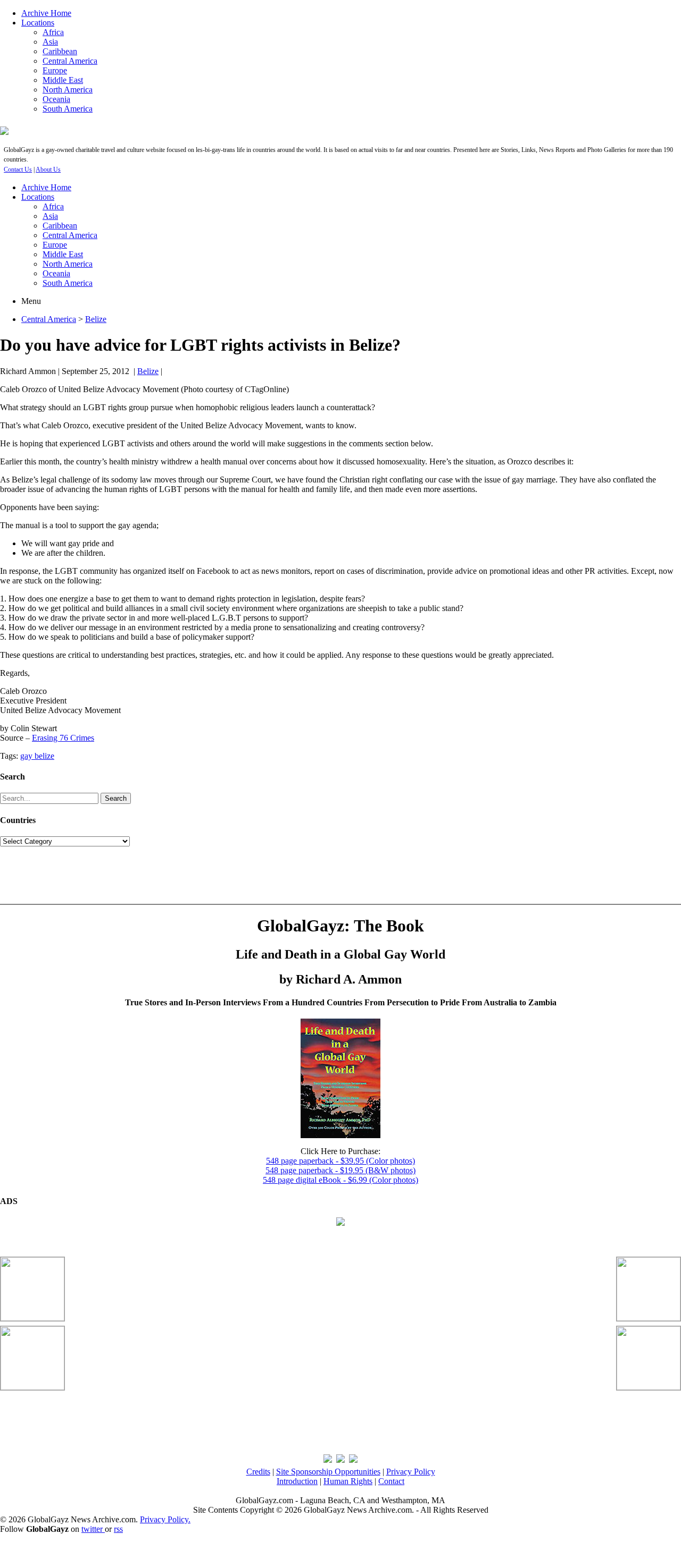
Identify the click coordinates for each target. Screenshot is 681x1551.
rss (118, 1528)
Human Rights (347, 1481)
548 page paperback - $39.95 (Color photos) (340, 1160)
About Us (48, 169)
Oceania (56, 99)
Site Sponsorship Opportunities (328, 1471)
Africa (53, 32)
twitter (93, 1528)
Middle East (63, 79)
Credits (258, 1471)
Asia (50, 41)
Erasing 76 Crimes (63, 737)
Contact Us (18, 169)
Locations (37, 22)
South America (68, 108)
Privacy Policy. (165, 1519)
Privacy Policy (410, 1471)
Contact (391, 1481)
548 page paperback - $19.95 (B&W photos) (340, 1170)
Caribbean (60, 51)
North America (68, 89)
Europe (55, 70)
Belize (95, 319)
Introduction (297, 1481)
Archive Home (46, 13)
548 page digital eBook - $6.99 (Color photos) (340, 1179)
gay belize (37, 755)
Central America (70, 60)
